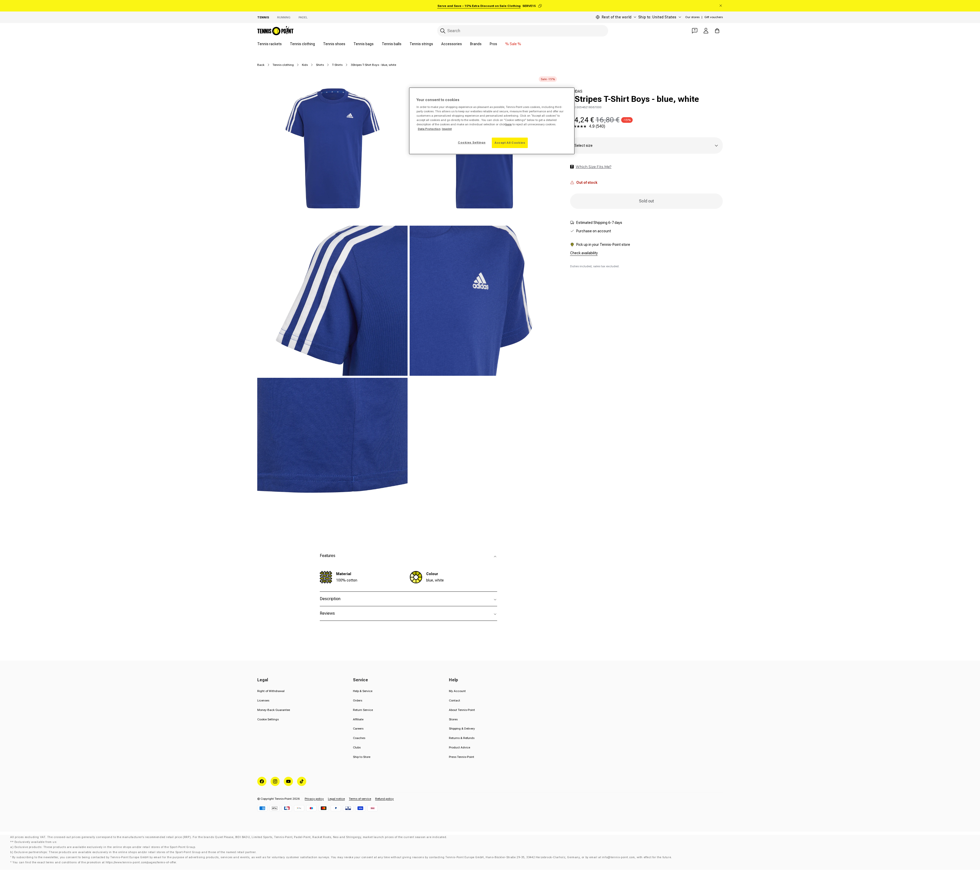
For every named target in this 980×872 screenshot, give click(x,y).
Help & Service (362, 691)
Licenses (263, 700)
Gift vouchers (713, 17)
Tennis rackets (269, 44)
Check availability (584, 253)
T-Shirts (337, 65)
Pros (493, 44)
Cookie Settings (268, 719)
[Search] (442, 31)
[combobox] (522, 31)
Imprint (447, 129)
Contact (454, 700)
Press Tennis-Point (461, 757)
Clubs (357, 747)
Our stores (692, 17)
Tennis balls (391, 44)
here (508, 124)
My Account (457, 691)
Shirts (320, 65)
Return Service (363, 710)
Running (283, 17)
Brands (476, 44)
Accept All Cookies (510, 142)
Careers (358, 728)
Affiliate (358, 719)
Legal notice (336, 799)
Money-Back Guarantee (273, 710)
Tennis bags (363, 44)
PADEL (303, 17)
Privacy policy (314, 799)
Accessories (451, 44)
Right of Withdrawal (271, 691)
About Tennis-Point (462, 710)
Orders (357, 700)
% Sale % (513, 44)
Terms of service (360, 799)
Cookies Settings (471, 142)
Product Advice (459, 747)
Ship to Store (361, 757)
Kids (305, 65)
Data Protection (429, 129)
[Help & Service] (694, 30)
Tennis (263, 17)
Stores (453, 719)
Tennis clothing (302, 44)
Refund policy (384, 799)
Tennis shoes (334, 44)
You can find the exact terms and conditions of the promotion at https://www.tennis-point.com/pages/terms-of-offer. (95, 862)
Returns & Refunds (461, 738)
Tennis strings (421, 44)
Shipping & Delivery (462, 728)
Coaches (359, 738)
